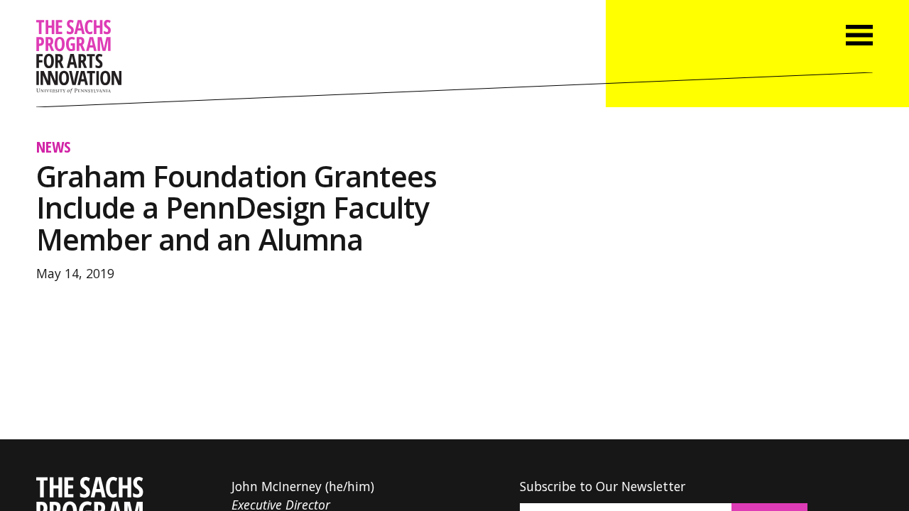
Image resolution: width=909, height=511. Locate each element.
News (53, 146)
